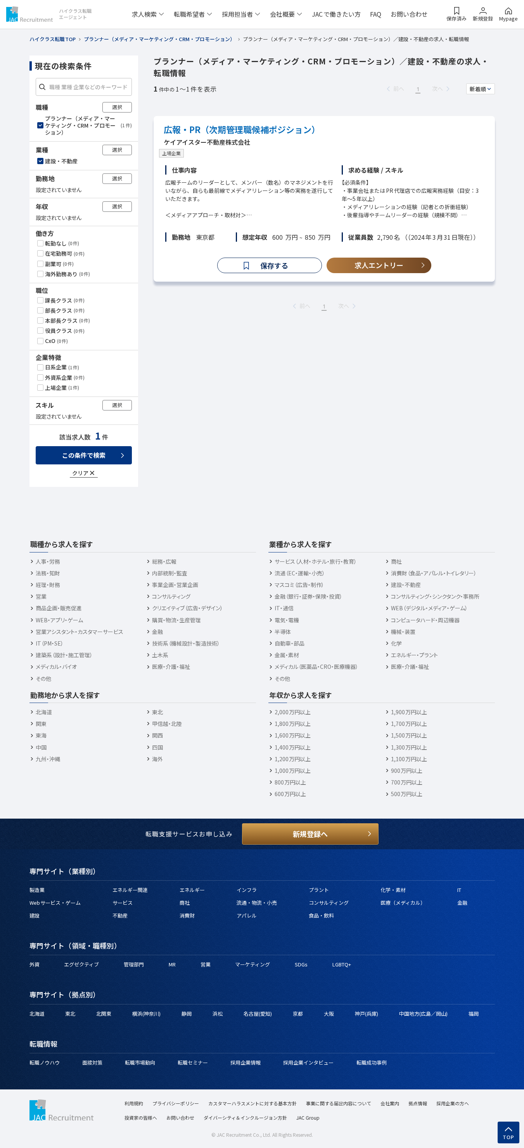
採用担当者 (237, 14)
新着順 (478, 89)
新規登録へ (310, 834)
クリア (80, 473)
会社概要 (282, 14)
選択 (117, 107)
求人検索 (144, 14)
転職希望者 (189, 14)
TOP (509, 1137)
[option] (84, 125)
